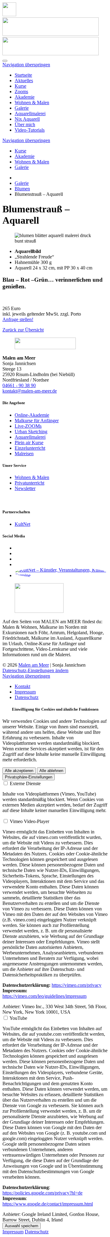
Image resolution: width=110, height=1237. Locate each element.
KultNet (22, 524)
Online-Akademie (32, 415)
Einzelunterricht (30, 448)
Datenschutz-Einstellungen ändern (35, 670)
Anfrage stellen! (17, 319)
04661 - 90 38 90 (19, 385)
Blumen (22, 188)
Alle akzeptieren (19, 770)
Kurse (20, 86)
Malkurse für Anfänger (37, 420)
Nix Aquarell (27, 119)
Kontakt (22, 686)
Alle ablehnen (51, 770)
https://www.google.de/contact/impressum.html (47, 1203)
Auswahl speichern (21, 1226)
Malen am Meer (33, 665)
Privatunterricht (29, 482)
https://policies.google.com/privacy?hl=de (42, 1192)
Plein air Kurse (29, 442)
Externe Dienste (25, 783)
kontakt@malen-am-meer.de (29, 390)
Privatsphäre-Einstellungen (28, 777)
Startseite (23, 75)
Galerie (22, 108)
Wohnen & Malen (32, 102)
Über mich (25, 124)
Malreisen (24, 453)
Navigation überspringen (26, 64)
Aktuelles (24, 80)
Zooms (21, 91)
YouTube (18, 1018)
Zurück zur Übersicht (23, 329)
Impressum (25, 691)
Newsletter (25, 488)
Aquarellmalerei (30, 113)
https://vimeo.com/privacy (76, 985)
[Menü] (4, 61)
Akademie (25, 97)
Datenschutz (26, 697)
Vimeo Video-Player (29, 821)
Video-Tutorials (30, 130)
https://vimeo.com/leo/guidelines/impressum (44, 996)
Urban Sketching (31, 431)
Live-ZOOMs (28, 426)
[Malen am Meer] (9, 14)
